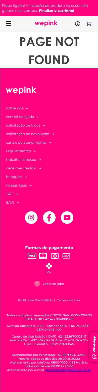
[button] (49, 142)
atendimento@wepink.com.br (68, 370)
